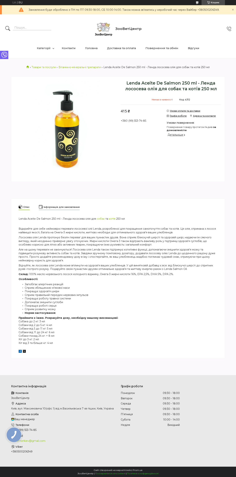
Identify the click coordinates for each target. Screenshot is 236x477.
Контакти (69, 48)
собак (101, 218)
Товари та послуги (44, 67)
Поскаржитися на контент (110, 473)
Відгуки (193, 48)
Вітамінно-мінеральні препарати (79, 67)
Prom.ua (137, 470)
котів (112, 218)
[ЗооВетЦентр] (103, 29)
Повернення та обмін (161, 48)
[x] (24, 352)
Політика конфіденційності (143, 473)
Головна (91, 48)
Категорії (44, 48)
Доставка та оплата (121, 48)
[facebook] (20, 352)
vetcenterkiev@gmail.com (28, 440)
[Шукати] (8, 28)
